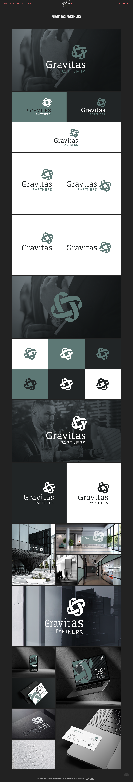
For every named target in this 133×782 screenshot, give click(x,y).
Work (23, 3)
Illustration (14, 3)
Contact (30, 3)
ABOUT (6, 3)
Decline (92, 779)
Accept (87, 779)
